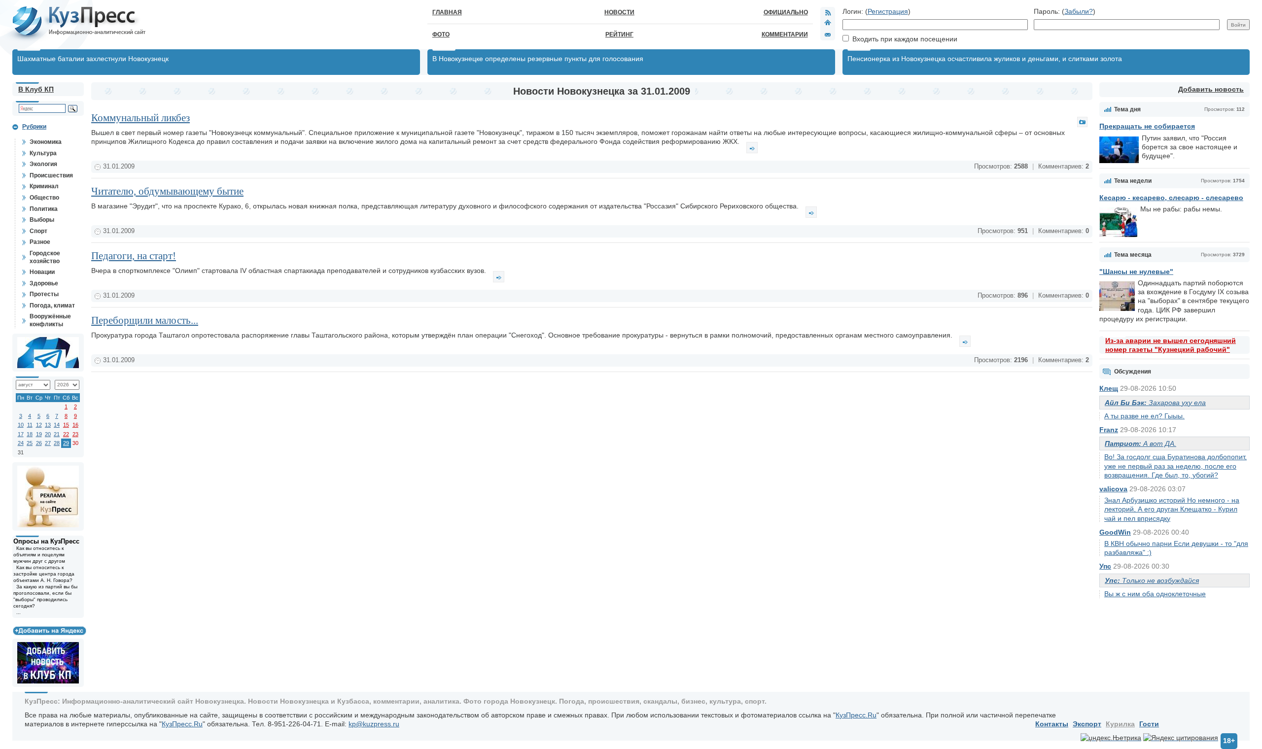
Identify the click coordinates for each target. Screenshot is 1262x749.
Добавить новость (1211, 89)
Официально (786, 12)
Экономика (46, 141)
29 (66, 443)
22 (66, 434)
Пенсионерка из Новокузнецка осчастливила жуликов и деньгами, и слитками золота (984, 59)
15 (66, 425)
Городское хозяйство (45, 257)
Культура (43, 153)
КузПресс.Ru (856, 715)
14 (57, 425)
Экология (43, 164)
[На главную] (827, 23)
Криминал (44, 186)
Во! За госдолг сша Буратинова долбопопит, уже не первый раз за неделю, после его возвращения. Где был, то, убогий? (1175, 465)
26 (39, 443)
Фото (441, 34)
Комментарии (785, 34)
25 (30, 443)
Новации (42, 272)
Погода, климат (52, 305)
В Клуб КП (36, 89)
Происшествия (51, 175)
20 (48, 434)
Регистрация (888, 11)
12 (39, 425)
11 (30, 425)
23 (75, 434)
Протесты (44, 294)
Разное (40, 241)
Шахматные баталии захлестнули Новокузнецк (93, 59)
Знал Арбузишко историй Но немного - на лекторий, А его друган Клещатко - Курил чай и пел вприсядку (1171, 509)
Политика (44, 208)
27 (48, 443)
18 (30, 434)
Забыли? (1078, 11)
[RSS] (827, 12)
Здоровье (44, 283)
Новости (619, 12)
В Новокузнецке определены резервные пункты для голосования (537, 59)
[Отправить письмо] (827, 34)
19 (39, 434)
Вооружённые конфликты (50, 320)
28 (57, 443)
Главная (447, 12)
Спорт (38, 231)
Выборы (42, 219)
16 (75, 425)
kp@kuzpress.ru (374, 724)
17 (21, 434)
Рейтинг (619, 34)
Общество (44, 197)
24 (21, 443)
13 (48, 425)
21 (57, 434)
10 (21, 425)
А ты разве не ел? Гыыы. (1144, 416)
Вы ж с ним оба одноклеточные (1155, 594)
